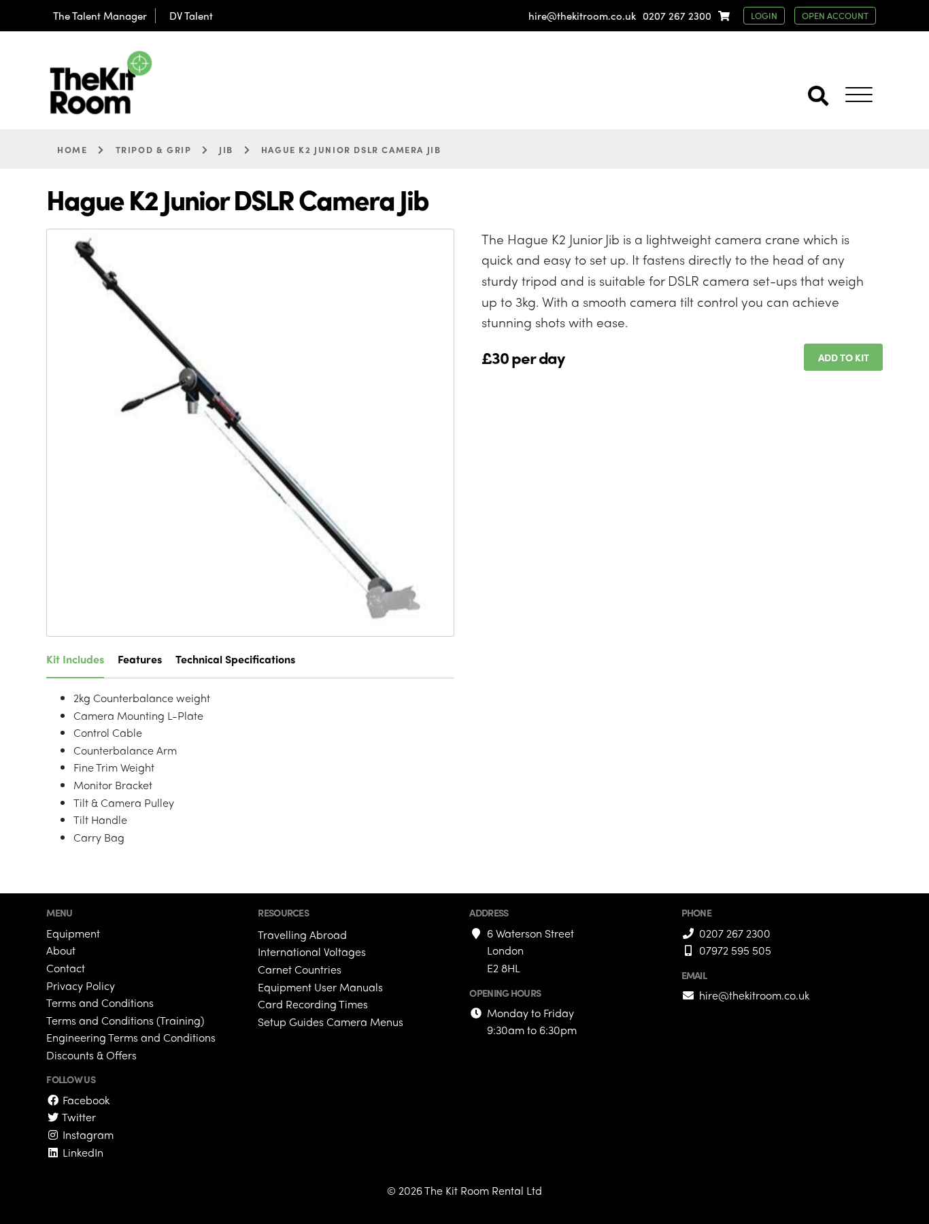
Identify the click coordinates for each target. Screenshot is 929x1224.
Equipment (73, 933)
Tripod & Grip (154, 149)
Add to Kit (843, 357)
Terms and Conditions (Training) (125, 1020)
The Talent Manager (100, 15)
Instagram (87, 1134)
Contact (65, 968)
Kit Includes (75, 659)
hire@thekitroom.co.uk (582, 15)
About (60, 950)
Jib (226, 149)
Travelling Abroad (302, 934)
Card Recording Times (313, 1004)
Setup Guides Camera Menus (330, 1021)
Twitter (78, 1117)
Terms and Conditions (100, 1002)
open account (835, 15)
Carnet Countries (299, 969)
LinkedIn (81, 1152)
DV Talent (191, 15)
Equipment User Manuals (320, 987)
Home (72, 149)
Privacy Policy (80, 985)
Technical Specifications (235, 659)
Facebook (84, 1100)
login (764, 15)
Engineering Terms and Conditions (131, 1037)
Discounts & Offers (91, 1055)
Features (140, 659)
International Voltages (312, 951)
